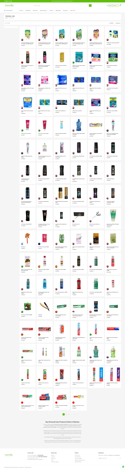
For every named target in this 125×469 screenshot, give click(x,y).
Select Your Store (113, 5)
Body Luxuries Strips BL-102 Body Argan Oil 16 (26, 270)
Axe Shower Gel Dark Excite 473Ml (95, 202)
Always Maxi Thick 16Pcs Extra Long (78, 89)
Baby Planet (58, 10)
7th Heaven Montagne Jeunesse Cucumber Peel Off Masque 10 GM (27, 43)
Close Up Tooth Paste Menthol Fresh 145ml (112, 315)
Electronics (65, 10)
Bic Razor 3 (23, 246)
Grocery (21, 10)
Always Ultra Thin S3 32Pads (112, 110)
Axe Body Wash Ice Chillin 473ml (96, 178)
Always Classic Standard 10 (112, 65)
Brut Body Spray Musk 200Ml (78, 269)
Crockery (51, 10)
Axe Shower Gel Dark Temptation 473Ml (111, 202)
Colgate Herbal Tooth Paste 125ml (26, 361)
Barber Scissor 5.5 (76, 224)
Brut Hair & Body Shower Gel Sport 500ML (43, 293)
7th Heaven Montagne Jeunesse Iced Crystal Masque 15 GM (79, 43)
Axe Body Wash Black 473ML (60, 178)
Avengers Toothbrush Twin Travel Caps (60, 157)
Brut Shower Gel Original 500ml (96, 292)
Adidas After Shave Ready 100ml (113, 42)
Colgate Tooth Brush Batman (78, 382)
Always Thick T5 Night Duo (60, 110)
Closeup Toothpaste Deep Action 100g (26, 338)
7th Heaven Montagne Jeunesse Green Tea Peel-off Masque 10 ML (61, 43)
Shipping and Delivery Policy (80, 460)
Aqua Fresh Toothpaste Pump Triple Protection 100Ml (112, 134)
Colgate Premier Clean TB (43, 382)
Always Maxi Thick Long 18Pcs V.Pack (95, 89)
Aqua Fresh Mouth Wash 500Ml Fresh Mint (79, 134)
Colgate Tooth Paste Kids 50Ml (61, 405)
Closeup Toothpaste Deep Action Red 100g (43, 338)
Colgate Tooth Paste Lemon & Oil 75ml (78, 406)
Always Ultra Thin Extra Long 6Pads (95, 111)
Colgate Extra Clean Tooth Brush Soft (96, 338)
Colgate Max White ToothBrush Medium (61, 361)
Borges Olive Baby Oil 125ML (43, 269)
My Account (53, 458)
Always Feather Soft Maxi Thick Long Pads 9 (44, 89)
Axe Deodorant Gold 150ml (43, 201)
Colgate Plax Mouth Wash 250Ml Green (79, 361)
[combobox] (62, 5)
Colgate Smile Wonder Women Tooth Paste (61, 383)
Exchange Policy (78, 456)
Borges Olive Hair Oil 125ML (60, 269)
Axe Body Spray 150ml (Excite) (78, 156)
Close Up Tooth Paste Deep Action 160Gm (60, 315)
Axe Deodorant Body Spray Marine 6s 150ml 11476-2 (26, 202)
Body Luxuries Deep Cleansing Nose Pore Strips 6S (112, 247)
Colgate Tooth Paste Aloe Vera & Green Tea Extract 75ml (27, 406)
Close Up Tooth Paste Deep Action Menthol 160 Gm (78, 315)
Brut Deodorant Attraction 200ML (112, 270)
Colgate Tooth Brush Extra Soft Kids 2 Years (96, 383)
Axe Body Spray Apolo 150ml (112, 156)
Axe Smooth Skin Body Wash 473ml (60, 225)
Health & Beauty (43, 10)
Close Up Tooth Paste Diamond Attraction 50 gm (95, 315)
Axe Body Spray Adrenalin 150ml (96, 156)
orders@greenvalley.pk (42, 456)
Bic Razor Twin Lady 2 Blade (43, 246)
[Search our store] (90, 5)
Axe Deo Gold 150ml (110, 178)
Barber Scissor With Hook (94, 224)
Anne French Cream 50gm (43, 133)
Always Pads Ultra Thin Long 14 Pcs (44, 111)
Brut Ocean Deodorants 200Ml (61, 292)
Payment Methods (78, 461)
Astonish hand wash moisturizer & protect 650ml (44, 157)
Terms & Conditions (78, 458)
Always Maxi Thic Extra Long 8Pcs (60, 89)
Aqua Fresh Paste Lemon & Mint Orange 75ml (96, 134)
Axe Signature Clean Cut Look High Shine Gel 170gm (44, 225)
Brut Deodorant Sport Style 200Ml (26, 293)
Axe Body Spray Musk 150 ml (43, 178)
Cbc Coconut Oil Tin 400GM (26, 314)
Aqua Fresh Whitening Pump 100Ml (26, 157)
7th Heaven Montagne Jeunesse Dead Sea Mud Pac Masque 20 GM (44, 43)
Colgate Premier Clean (25, 382)
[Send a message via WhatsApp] (123, 466)
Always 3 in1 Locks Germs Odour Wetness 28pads (79, 66)
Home (6, 17)
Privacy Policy (77, 455)
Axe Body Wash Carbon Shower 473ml (79, 179)
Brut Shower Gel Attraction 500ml (78, 293)
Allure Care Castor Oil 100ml (60, 65)
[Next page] (77, 414)
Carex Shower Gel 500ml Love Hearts (112, 293)
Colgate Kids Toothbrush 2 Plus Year (44, 361)
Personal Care (11, 17)
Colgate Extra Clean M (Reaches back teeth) (79, 338)
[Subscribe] (120, 458)
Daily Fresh (35, 10)
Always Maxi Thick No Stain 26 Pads (27, 111)
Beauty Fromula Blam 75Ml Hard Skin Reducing (113, 225)
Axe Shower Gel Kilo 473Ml (26, 224)
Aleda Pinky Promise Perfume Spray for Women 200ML (44, 66)
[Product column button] (5, 23)
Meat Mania (27, 10)
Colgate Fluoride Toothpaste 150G (112, 338)
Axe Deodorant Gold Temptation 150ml (61, 202)
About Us (52, 455)
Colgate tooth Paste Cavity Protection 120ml (43, 406)
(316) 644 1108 (40, 455)
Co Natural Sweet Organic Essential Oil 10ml (60, 338)
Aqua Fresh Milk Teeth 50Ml (60, 133)
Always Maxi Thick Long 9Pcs (112, 88)
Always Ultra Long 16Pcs (77, 110)
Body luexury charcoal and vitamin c (95, 247)
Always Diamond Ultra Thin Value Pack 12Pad (27, 89)
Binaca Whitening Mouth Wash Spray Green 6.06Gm (61, 247)
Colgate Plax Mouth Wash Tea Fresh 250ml (112, 361)
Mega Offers (72, 10)
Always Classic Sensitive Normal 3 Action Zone (96, 66)
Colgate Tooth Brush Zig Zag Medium (112, 383)
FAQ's (52, 460)
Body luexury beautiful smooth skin (78, 247)
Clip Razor (40, 314)
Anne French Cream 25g (26, 133)
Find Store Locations (54, 461)
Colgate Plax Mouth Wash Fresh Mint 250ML (96, 361)
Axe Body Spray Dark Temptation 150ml (25, 179)
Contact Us (53, 456)
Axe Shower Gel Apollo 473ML (78, 201)
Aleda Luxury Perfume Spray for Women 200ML (27, 66)
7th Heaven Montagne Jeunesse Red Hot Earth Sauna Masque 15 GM (96, 43)
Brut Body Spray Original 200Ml (96, 269)
